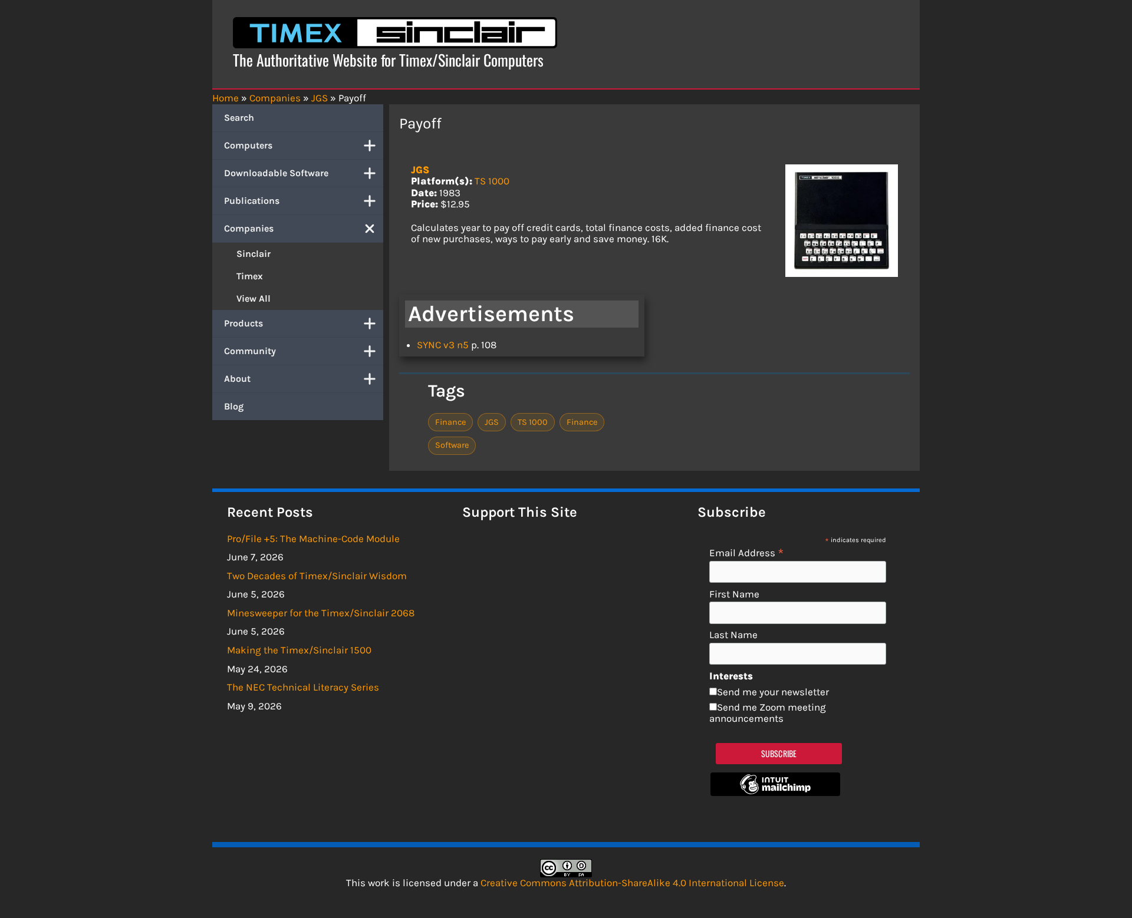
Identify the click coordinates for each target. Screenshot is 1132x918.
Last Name (733, 634)
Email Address (746, 552)
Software (452, 445)
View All (253, 298)
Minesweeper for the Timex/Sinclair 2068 (320, 613)
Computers (248, 145)
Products (243, 323)
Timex (249, 276)
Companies (249, 228)
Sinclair (253, 253)
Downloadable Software (276, 173)
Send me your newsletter (773, 692)
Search (239, 117)
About (237, 378)
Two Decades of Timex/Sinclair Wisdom (317, 576)
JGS (420, 170)
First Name (734, 594)
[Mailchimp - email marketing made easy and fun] (775, 792)
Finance (450, 422)
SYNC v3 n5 (443, 345)
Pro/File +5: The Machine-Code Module (313, 538)
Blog (233, 406)
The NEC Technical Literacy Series (303, 687)
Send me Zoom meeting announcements (767, 713)
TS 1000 (492, 181)
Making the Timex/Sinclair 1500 (299, 650)
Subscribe (779, 753)
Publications (251, 200)
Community (250, 350)
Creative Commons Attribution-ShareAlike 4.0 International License (632, 883)
